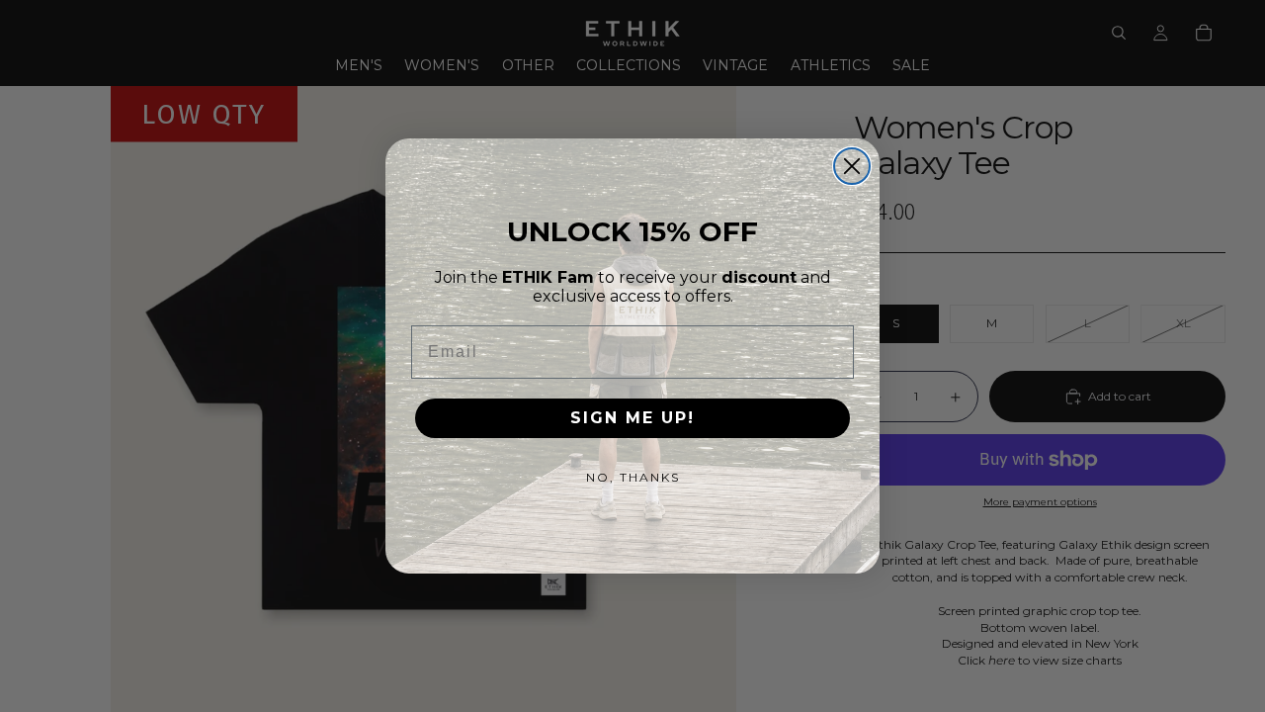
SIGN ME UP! (632, 417)
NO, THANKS (633, 477)
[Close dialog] (852, 166)
